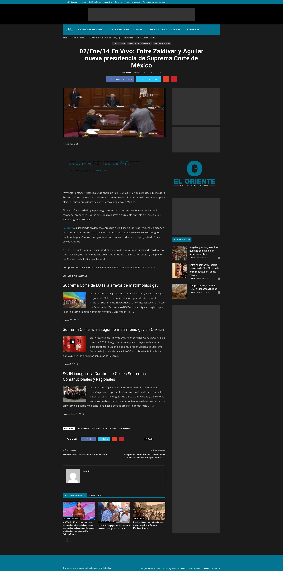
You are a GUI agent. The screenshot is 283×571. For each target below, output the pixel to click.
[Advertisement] (141, 14)
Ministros (96, 428)
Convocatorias (158, 29)
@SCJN (124, 161)
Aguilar (67, 250)
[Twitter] (213, 2)
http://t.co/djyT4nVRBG (79, 164)
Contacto (118, 2)
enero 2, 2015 (102, 170)
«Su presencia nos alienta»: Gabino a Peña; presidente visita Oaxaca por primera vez (144, 456)
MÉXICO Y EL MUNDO (162, 43)
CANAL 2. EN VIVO (119, 43)
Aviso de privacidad (132, 2)
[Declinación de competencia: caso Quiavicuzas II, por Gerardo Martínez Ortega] (149, 511)
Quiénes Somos (95, 2)
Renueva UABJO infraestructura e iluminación (85, 454)
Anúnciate (108, 2)
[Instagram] (208, 2)
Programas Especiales (91, 29)
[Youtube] (218, 2)
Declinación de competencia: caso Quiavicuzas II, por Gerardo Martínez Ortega (148, 525)
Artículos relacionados (75, 495)
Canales (175, 29)
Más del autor (95, 495)
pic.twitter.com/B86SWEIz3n (115, 164)
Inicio (84, 2)
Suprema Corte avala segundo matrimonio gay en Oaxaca (113, 329)
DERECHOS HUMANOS (71, 518)
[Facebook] (203, 2)
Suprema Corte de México (120, 428)
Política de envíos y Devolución (155, 2)
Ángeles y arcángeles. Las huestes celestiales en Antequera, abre (203, 251)
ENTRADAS (132, 43)
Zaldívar (68, 228)
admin (128, 72)
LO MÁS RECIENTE (144, 43)
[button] (216, 29)
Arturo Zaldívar (82, 428)
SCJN (105, 428)
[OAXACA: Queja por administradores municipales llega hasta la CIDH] (114, 512)
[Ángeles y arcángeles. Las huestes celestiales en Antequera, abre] (179, 253)
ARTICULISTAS (139, 518)
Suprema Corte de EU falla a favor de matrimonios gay (110, 285)
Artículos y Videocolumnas (126, 29)
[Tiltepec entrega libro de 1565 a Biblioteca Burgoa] (179, 291)
